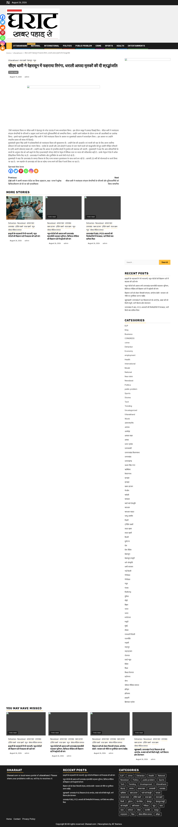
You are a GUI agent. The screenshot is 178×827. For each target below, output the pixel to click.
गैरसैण (127, 490)
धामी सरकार (129, 567)
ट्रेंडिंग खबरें (19, 226)
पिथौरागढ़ (128, 592)
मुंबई (126, 626)
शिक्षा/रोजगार (129, 672)
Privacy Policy (28, 819)
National (35, 46)
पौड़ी (126, 600)
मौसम (126, 630)
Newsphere (103, 824)
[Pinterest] (21, 171)
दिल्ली (127, 537)
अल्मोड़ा (127, 431)
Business (129, 334)
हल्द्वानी (127, 698)
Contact (17, 819)
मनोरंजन (128, 617)
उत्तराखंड (11, 226)
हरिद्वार (127, 689)
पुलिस (127, 596)
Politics (67, 46)
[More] (36, 171)
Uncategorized (131, 410)
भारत (126, 609)
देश (126, 545)
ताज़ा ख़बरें (23, 60)
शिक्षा (126, 668)
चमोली (127, 495)
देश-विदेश (128, 550)
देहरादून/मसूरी (130, 558)
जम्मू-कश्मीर (129, 516)
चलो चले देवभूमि (130, 503)
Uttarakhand (20, 46)
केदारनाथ (128, 473)
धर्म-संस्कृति (129, 562)
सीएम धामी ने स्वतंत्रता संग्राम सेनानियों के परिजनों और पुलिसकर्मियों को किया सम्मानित (92, 180)
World (127, 419)
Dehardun (12, 223)
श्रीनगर (127, 676)
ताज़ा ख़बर (68, 226)
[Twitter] (16, 171)
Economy (129, 351)
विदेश (126, 664)
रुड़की (127, 643)
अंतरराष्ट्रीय (129, 423)
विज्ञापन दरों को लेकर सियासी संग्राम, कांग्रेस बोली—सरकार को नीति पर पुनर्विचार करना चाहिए (109, 747)
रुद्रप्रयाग (128, 651)
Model (127, 368)
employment (130, 355)
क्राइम (127, 478)
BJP (126, 326)
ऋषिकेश (128, 469)
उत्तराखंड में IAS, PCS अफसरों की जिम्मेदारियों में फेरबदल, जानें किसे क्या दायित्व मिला (99, 236)
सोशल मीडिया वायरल (15, 230)
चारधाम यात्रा (129, 512)
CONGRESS (129, 338)
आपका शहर (30, 223)
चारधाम (127, 507)
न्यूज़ (34, 60)
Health (120, 46)
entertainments (136, 46)
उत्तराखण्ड (128, 461)
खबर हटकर (51, 226)
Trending (128, 406)
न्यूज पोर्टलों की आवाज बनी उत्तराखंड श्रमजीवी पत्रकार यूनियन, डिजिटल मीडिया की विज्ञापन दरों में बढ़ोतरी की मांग (63, 236)
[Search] (169, 45)
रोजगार (127, 655)
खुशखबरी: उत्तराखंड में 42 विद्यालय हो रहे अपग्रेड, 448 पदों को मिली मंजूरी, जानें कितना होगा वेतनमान (151, 752)
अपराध (127, 427)
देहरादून (29, 60)
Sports (109, 46)
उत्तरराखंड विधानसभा (132, 452)
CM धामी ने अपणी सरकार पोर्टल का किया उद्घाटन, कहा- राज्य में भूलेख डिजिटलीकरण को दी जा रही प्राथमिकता (34, 180)
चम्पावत (127, 499)
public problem (83, 46)
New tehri (129, 376)
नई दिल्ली (128, 571)
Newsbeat (21, 223)
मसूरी (126, 622)
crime (98, 46)
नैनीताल (127, 575)
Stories (128, 397)
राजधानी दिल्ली (130, 634)
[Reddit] (2, 27)
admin (27, 77)
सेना (126, 681)
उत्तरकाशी (128, 448)
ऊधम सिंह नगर (130, 465)
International (51, 46)
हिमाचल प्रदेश (130, 702)
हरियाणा (127, 693)
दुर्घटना (127, 541)
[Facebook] (10, 171)
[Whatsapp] (26, 171)
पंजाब (126, 588)
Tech (127, 402)
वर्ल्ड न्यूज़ (128, 660)
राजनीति (127, 638)
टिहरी (126, 520)
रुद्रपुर (127, 647)
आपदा (127, 440)
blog (126, 330)
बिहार (126, 605)
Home (9, 819)
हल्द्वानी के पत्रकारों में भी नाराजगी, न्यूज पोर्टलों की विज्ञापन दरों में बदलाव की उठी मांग (24, 235)
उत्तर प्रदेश (129, 444)
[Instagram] (31, 171)
